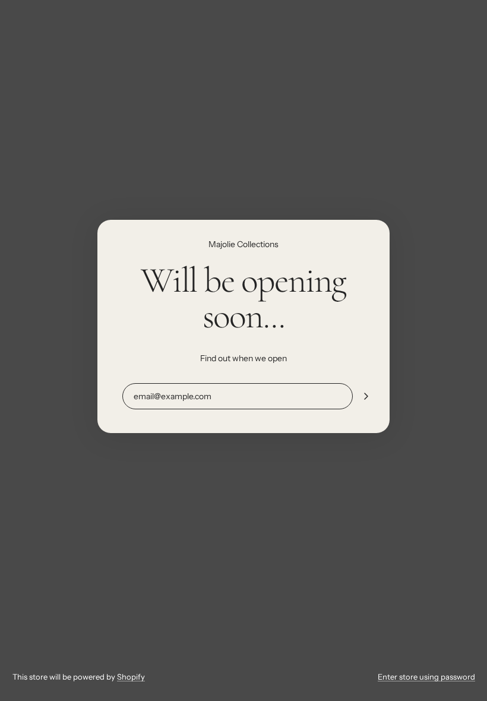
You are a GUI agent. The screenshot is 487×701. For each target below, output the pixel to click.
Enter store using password (426, 676)
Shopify (131, 676)
